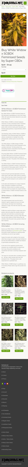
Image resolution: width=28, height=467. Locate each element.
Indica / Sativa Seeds (8, 439)
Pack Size (3, 67)
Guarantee (5, 395)
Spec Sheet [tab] (4, 105)
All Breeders (6, 410)
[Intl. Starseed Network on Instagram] (5, 384)
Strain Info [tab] (3, 102)
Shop (4, 388)
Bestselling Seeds (7, 449)
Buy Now (13, 76)
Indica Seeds (6, 432)
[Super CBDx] (8, 90)
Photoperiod (19, 81)
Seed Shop (8, 6)
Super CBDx (15, 6)
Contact (5, 375)
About (4, 371)
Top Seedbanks (6, 413)
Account (5, 392)
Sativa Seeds (6, 446)
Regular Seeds (6, 420)
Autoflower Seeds (7, 424)
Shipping (5, 405)
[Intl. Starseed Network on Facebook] (2, 384)
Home (2, 6)
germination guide (17, 230)
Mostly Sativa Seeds (8, 442)
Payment (5, 399)
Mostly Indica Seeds (8, 435)
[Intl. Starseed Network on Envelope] (7, 384)
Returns (4, 402)
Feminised (8, 81)
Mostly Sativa (14, 81)
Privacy (4, 378)
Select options (5, 297)
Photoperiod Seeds (7, 427)
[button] (24, 15)
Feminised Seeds (7, 417)
